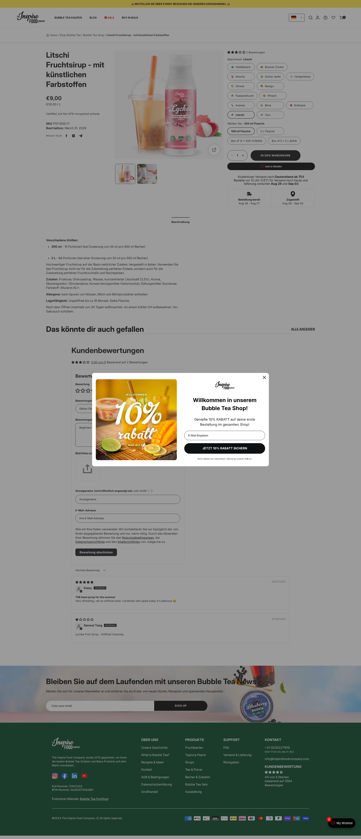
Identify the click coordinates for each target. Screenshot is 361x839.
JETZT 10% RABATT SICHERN (224, 448)
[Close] (264, 377)
